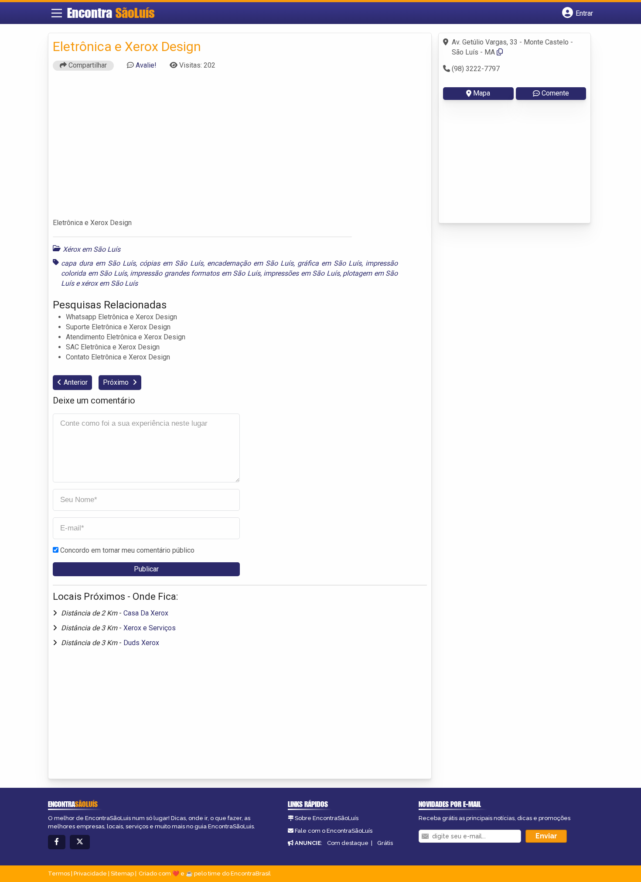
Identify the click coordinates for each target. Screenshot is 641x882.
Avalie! (146, 65)
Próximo (116, 382)
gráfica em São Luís (329, 263)
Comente (555, 93)
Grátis (385, 843)
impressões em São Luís (301, 273)
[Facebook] (56, 842)
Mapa (481, 93)
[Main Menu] (56, 13)
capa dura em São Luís (98, 263)
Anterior (76, 382)
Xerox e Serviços (149, 628)
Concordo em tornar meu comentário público (127, 550)
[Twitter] (80, 842)
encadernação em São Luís (250, 263)
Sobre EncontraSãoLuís (326, 818)
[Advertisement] (240, 148)
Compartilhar (87, 65)
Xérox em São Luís (91, 249)
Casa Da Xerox (145, 613)
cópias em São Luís (171, 263)
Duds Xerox (141, 643)
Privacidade (90, 873)
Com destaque (347, 843)
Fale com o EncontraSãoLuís (333, 830)
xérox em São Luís (109, 283)
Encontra (111, 13)
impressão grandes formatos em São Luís (195, 273)
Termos (59, 873)
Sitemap (122, 873)
